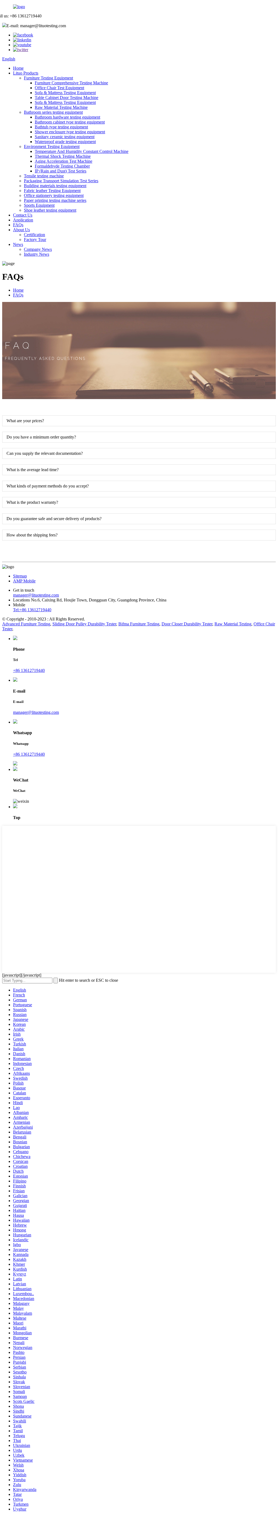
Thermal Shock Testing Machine (63, 156)
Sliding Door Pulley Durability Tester (84, 624)
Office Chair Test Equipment (59, 87)
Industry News (36, 254)
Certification (34, 234)
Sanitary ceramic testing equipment (64, 136)
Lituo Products (25, 73)
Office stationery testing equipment (54, 195)
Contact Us (22, 215)
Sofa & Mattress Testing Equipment (65, 92)
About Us (21, 229)
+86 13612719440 (29, 670)
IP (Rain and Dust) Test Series (60, 171)
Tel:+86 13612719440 (32, 609)
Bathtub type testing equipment (61, 127)
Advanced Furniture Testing (26, 624)
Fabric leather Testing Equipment (52, 190)
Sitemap (20, 576)
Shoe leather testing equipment (50, 210)
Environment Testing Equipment (52, 146)
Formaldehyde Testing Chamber (62, 166)
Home (18, 68)
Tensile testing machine (44, 176)
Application (23, 220)
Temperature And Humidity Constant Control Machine (81, 151)
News (18, 244)
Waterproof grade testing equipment (65, 141)
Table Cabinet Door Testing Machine (66, 97)
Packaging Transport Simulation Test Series (61, 180)
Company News (38, 249)
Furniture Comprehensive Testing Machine (71, 83)
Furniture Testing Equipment (48, 78)
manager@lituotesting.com (36, 595)
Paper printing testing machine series (55, 200)
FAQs (18, 225)
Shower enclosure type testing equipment (70, 131)
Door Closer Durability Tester (187, 624)
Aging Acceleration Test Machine (63, 161)
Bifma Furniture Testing (138, 624)
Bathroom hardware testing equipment (67, 117)
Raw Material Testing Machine (61, 107)
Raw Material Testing (232, 624)
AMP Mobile (24, 581)
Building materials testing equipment (55, 185)
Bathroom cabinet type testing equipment (70, 122)
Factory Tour (35, 239)
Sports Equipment (39, 205)
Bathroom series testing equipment (53, 112)
